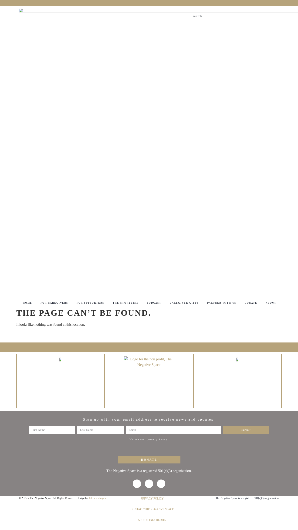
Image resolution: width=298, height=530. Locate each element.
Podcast (154, 303)
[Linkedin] (276, 17)
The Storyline (126, 303)
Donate (251, 303)
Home (27, 303)
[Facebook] (265, 17)
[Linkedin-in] (161, 484)
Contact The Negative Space (152, 509)
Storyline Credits (152, 520)
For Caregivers (54, 303)
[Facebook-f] (137, 484)
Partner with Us (221, 303)
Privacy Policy (152, 498)
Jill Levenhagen (97, 498)
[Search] (253, 16)
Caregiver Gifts (184, 303)
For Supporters (90, 303)
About (271, 303)
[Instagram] (271, 17)
